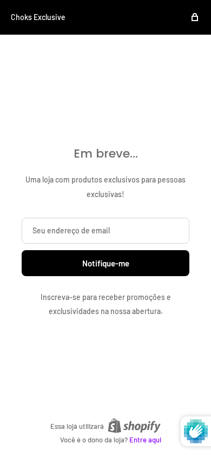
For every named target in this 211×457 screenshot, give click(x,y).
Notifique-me (105, 263)
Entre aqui (145, 439)
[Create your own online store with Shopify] (134, 425)
